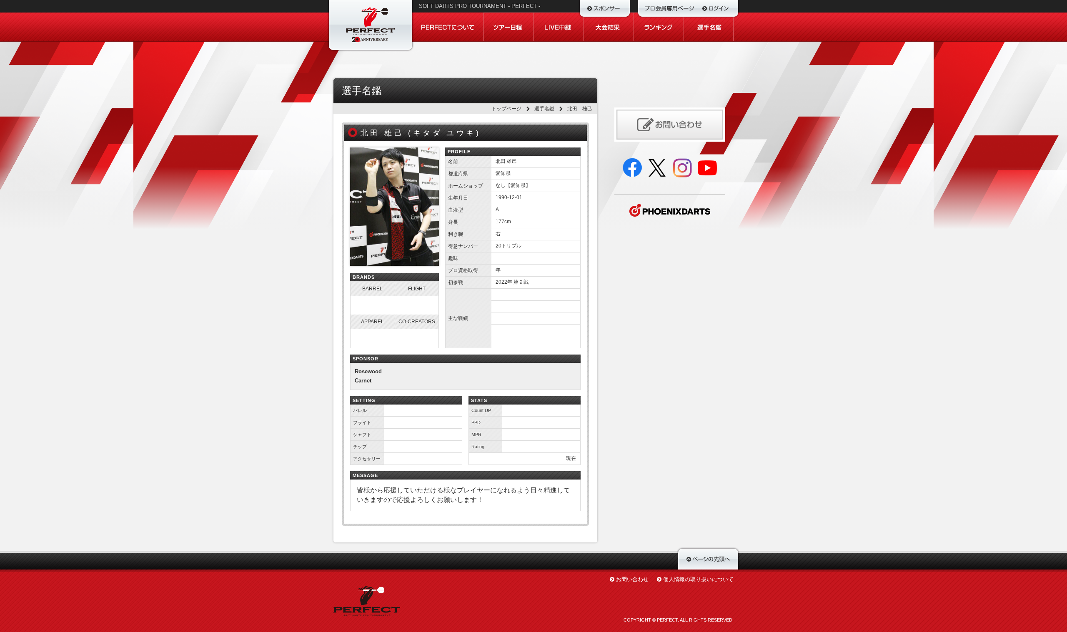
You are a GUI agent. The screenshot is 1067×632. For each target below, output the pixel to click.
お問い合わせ (632, 579)
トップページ (506, 109)
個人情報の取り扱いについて (698, 579)
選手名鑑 (544, 109)
